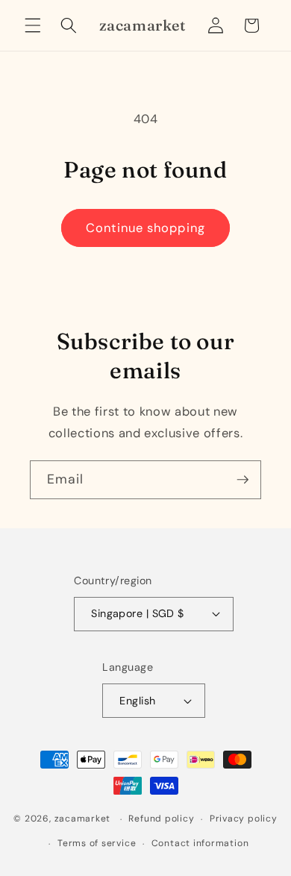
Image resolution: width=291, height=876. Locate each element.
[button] (33, 25)
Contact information (200, 843)
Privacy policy (244, 819)
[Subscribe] (242, 479)
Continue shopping (145, 228)
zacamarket (82, 819)
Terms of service (96, 843)
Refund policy (161, 819)
